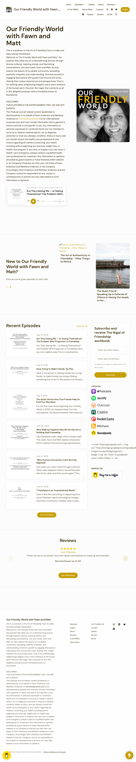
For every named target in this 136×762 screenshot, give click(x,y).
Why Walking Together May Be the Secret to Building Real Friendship (58, 431)
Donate (100, 14)
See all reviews (68, 575)
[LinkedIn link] (112, 9)
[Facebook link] (83, 14)
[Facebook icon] (113, 629)
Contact (99, 9)
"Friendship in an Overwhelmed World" (55, 490)
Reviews (111, 4)
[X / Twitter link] (116, 9)
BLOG (109, 14)
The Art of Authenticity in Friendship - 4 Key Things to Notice (75, 258)
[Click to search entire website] (116, 14)
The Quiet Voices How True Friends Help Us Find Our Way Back (58, 401)
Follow (125, 9)
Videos (91, 4)
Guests (90, 14)
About (101, 4)
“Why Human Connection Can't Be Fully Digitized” (56, 461)
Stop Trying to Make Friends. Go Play (54, 369)
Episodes (79, 4)
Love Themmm (68, 552)
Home (68, 4)
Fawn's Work (87, 9)
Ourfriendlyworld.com (29, 118)
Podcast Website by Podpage (54, 752)
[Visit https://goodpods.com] (27, 222)
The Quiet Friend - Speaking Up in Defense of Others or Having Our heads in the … (113, 295)
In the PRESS (72, 9)
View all (80, 326)
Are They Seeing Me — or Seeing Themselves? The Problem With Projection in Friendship (59, 340)
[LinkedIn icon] (119, 624)
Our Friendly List (97, 624)
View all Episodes (46, 515)
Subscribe (110, 375)
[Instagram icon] (113, 624)
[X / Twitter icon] (124, 624)
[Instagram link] (107, 9)
